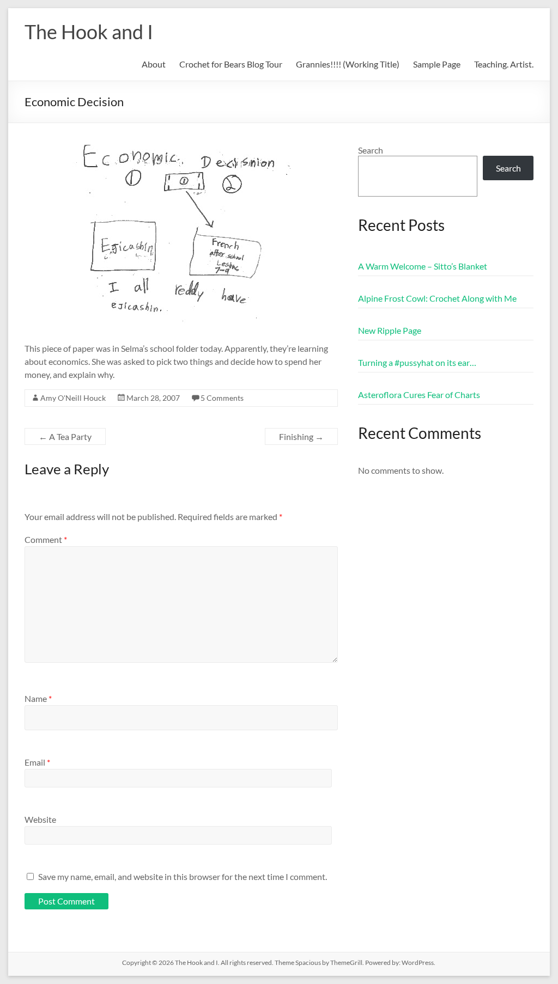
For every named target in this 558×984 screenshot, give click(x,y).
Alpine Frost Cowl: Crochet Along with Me (437, 298)
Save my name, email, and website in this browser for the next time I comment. (182, 876)
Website (40, 819)
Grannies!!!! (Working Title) (347, 64)
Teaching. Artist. (503, 64)
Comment (46, 539)
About (154, 64)
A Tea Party (65, 436)
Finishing (301, 436)
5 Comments (222, 397)
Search (370, 150)
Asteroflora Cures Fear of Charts (419, 394)
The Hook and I (89, 32)
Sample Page (436, 64)
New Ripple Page (389, 330)
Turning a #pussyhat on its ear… (417, 362)
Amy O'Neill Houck (73, 397)
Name (38, 698)
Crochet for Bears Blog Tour (230, 64)
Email (37, 762)
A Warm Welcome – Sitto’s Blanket (422, 266)
